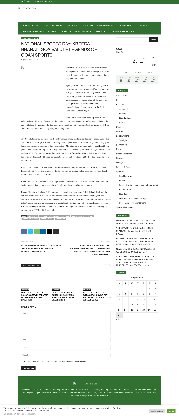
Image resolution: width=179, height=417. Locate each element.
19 (132, 304)
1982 (52, 121)
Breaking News (125, 176)
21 (144, 304)
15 (149, 299)
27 (138, 309)
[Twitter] (154, 2)
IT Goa (122, 122)
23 (155, 304)
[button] (157, 28)
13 (138, 299)
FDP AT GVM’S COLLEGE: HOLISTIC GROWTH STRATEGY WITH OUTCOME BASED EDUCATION (35, 296)
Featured (123, 113)
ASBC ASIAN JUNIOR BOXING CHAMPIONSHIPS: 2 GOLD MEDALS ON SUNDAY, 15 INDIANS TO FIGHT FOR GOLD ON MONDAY (90, 250)
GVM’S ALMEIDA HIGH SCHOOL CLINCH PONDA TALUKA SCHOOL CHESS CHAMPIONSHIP (63, 296)
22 (149, 304)
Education (87, 25)
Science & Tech (83, 31)
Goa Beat (123, 193)
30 (155, 309)
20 (138, 304)
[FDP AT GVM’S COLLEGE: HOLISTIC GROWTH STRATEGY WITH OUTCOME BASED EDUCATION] (35, 280)
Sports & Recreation (122, 31)
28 (144, 309)
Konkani (52, 31)
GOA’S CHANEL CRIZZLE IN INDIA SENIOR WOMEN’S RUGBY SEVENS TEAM (136, 250)
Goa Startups (125, 117)
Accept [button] (171, 411)
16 (155, 299)
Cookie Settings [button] (157, 411)
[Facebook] (150, 2)
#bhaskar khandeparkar (49, 216)
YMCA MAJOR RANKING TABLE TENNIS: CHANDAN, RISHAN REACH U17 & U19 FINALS (134, 231)
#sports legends (47, 219)
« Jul (118, 319)
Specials (100, 31)
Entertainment (105, 25)
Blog (45, 25)
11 (125, 299)
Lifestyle (66, 31)
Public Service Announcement (132, 202)
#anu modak (32, 216)
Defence (73, 25)
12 (132, 299)
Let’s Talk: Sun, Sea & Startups (133, 198)
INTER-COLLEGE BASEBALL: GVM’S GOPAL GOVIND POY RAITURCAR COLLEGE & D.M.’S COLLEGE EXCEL (97, 296)
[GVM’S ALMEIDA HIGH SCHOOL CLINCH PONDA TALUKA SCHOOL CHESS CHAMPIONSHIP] (66, 280)
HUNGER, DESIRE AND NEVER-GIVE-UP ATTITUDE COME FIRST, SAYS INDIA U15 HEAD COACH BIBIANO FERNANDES (135, 241)
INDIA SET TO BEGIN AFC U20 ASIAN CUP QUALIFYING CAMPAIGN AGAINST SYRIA (135, 222)
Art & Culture (31, 25)
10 (119, 299)
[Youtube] (159, 2)
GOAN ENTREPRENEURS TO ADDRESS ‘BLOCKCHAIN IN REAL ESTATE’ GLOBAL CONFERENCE (41, 248)
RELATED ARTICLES (31, 265)
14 (144, 299)
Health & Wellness (33, 31)
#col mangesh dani (79, 216)
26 (132, 309)
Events (143, 25)
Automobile (124, 109)
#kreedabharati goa (30, 219)
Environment (127, 25)
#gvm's (90, 216)
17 (119, 304)
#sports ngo (60, 219)
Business (57, 25)
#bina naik (65, 216)
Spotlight (123, 140)
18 (125, 304)
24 (119, 309)
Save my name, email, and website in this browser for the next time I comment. (55, 362)
